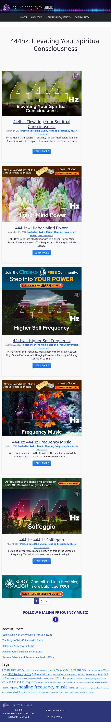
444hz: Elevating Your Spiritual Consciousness (41, 124)
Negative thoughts (30, 692)
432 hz (56, 674)
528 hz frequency (65, 678)
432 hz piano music (87, 674)
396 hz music (39, 674)
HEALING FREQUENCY (58, 17)
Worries (91, 692)
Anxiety (40, 682)
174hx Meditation (41, 670)
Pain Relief (42, 692)
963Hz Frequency (26, 682)
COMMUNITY (82, 17)
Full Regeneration (101, 682)
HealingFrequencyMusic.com (18, 713)
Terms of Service (55, 710)
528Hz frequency (89, 678)
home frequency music (88, 688)
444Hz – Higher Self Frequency (42, 340)
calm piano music (59, 682)
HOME (23, 17)
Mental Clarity (7, 692)
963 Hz (5, 682)
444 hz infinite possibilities (26, 678)
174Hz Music (55, 670)
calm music (48, 682)
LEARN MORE (41, 151)
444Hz (40, 678)
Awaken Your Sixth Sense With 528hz (22, 651)
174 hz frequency (13, 670)
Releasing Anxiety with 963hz (18, 646)
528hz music (101, 678)
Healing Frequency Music (63, 130)
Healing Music (73, 688)
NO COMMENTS (41, 134)
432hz (100, 674)
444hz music (49, 678)
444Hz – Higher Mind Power (41, 228)
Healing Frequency (10, 687)
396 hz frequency (19, 674)
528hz (79, 678)
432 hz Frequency (68, 674)
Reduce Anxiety (52, 692)
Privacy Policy (54, 716)
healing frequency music (42, 687)
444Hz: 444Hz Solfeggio (41, 539)
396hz (49, 674)
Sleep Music (74, 692)
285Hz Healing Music (94, 670)
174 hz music (29, 670)
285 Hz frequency (74, 670)
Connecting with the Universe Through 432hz (27, 634)
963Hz (12, 682)
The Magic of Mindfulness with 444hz (22, 640)
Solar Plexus (83, 692)
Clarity (68, 682)
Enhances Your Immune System (82, 682)
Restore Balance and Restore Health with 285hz (28, 657)
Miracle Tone (18, 692)
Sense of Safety (63, 692)
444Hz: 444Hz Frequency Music (41, 442)
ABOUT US (36, 17)
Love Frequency (103, 688)
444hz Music (40, 130)
